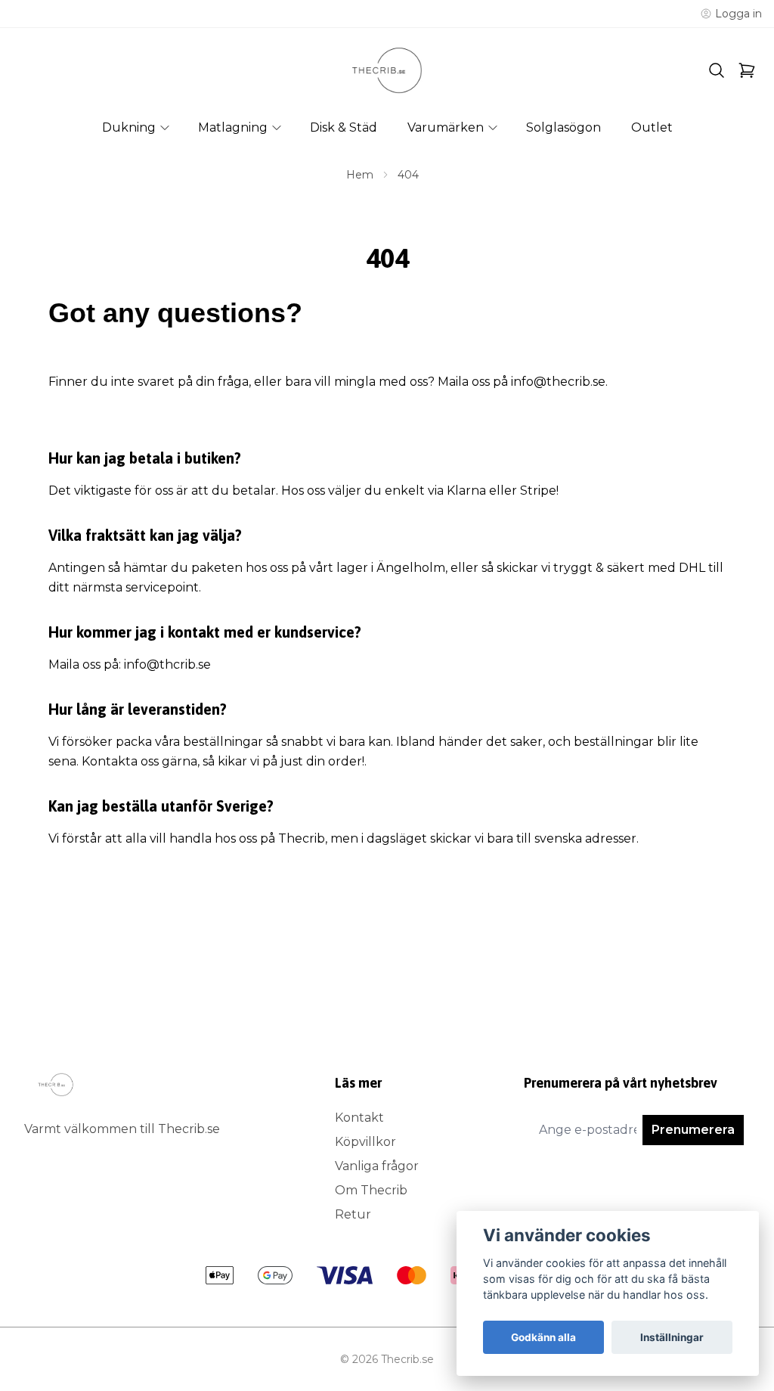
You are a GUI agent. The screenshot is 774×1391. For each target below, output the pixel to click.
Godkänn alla (543, 1337)
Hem (359, 175)
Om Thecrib (371, 1190)
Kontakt (359, 1117)
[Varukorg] (747, 70)
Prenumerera (693, 1129)
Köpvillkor (365, 1142)
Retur (353, 1214)
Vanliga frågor (377, 1166)
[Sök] (716, 70)
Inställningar (672, 1337)
